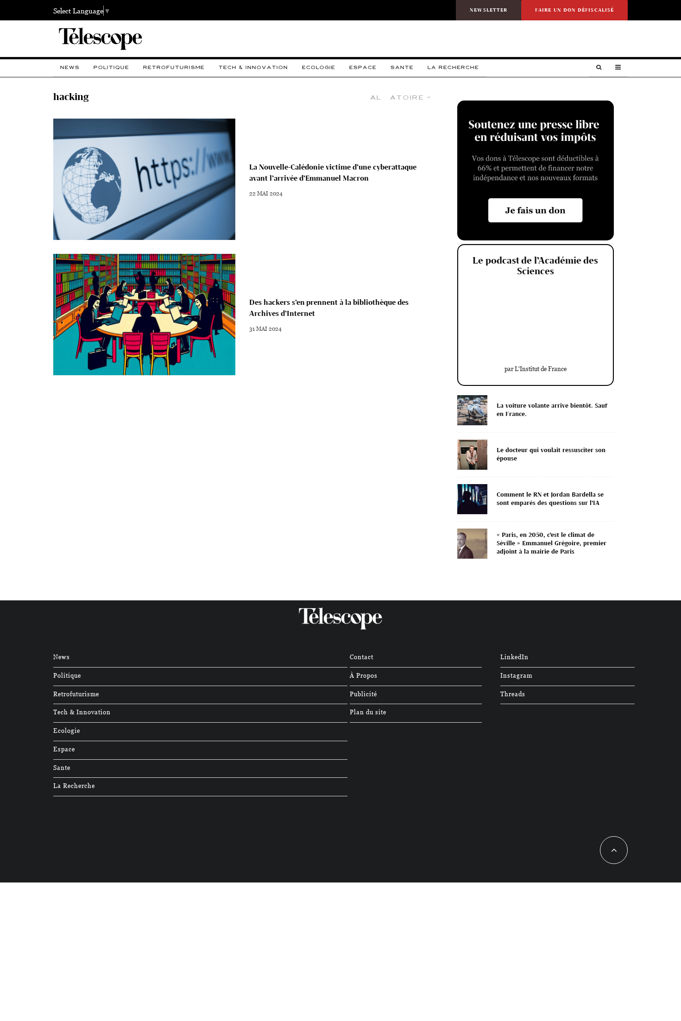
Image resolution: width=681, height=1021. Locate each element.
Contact (361, 656)
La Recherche (453, 67)
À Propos (364, 675)
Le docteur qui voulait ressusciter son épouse (551, 454)
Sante (402, 67)
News (70, 67)
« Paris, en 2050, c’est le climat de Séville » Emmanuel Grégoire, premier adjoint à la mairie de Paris (551, 543)
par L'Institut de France (535, 368)
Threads (512, 693)
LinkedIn (514, 656)
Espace (363, 67)
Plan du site (368, 711)
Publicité (363, 693)
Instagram (516, 675)
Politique (111, 67)
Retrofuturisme (174, 67)
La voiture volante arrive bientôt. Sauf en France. (552, 409)
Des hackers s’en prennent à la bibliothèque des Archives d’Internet (329, 308)
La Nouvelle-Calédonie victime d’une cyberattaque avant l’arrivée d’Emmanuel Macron (332, 173)
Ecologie (318, 67)
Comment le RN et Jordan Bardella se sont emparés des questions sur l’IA (550, 498)
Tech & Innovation (253, 67)
